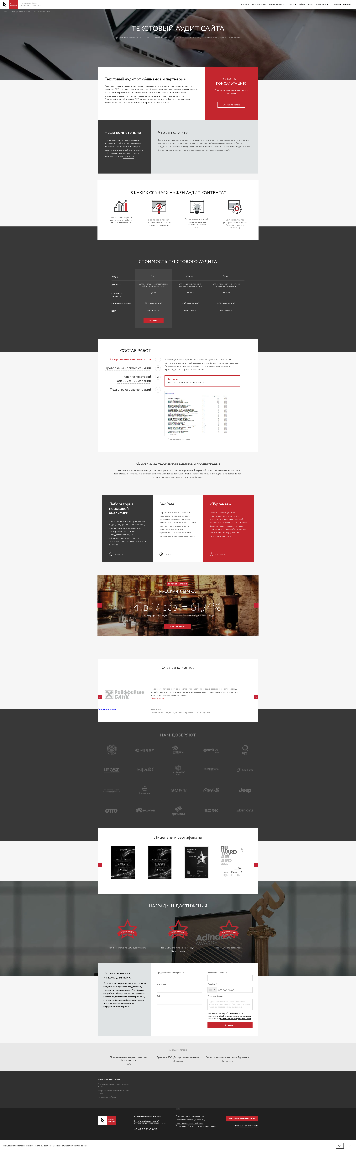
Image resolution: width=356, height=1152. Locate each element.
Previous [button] (100, 697)
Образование (275, 4)
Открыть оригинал (107, 709)
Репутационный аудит (107, 1097)
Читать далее (158, 698)
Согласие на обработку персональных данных (195, 1126)
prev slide (99, 605)
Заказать (153, 320)
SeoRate (167, 504)
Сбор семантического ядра (130, 359)
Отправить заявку (231, 104)
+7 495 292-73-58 (145, 1130)
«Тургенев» (128, 156)
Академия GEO (259, 4)
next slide (256, 605)
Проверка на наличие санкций (128, 368)
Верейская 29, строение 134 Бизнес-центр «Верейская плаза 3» (150, 1122)
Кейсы (302, 4)
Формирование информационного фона (113, 1085)
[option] (178, 605)
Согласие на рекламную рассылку (190, 1119)
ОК (339, 1146)
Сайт (159, 996)
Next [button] (256, 697)
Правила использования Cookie (189, 1123)
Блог (310, 4)
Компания (321, 4)
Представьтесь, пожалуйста (170, 972)
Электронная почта (216, 972)
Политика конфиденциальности (189, 1116)
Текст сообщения (215, 996)
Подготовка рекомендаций (130, 389)
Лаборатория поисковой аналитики (121, 508)
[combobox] (212, 990)
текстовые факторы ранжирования (174, 99)
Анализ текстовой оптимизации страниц (134, 378)
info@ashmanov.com (246, 1126)
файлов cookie (80, 1145)
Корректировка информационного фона (113, 1092)
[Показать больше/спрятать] (178, 1109)
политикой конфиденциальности (235, 1018)
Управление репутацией (109, 1080)
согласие (211, 1016)
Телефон (211, 984)
